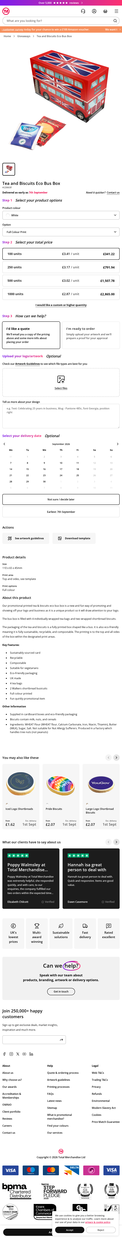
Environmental (101, 1101)
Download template (77, 538)
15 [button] (27, 469)
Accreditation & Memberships (11, 1095)
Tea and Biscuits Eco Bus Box (54, 36)
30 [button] (44, 481)
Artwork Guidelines (27, 364)
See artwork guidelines (29, 538)
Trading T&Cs (100, 1080)
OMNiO (7, 1104)
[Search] (115, 21)
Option (6, 224)
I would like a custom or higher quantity (61, 305)
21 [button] (11, 475)
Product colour (11, 208)
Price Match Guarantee (106, 1122)
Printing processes (58, 1087)
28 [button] (11, 481)
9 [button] (44, 462)
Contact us (113, 192)
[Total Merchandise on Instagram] (11, 1054)
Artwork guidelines (58, 1080)
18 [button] (77, 469)
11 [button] (77, 462)
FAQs (50, 1094)
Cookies (96, 1115)
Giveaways (23, 36)
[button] (61, 21)
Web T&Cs (98, 1073)
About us (7, 1073)
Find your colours (57, 1125)
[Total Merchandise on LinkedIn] (31, 1054)
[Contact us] (83, 11)
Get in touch (61, 991)
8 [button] (27, 462)
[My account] (94, 11)
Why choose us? (12, 1080)
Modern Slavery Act (104, 1108)
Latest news (54, 1101)
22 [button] (27, 475)
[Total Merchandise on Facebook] (4, 1054)
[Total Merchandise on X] (17, 1054)
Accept (69, 1230)
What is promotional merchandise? (59, 1116)
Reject (101, 1230)
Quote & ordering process (63, 1073)
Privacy (96, 1087)
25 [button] (77, 475)
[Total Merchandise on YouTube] (24, 1054)
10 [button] (61, 462)
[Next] (116, 757)
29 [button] (27, 481)
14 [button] (11, 469)
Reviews (7, 1118)
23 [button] (44, 475)
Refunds (97, 1094)
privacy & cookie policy (97, 1222)
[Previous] (108, 757)
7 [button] (10, 462)
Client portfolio (11, 1111)
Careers (7, 1125)
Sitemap (52, 1108)
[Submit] (61, 1039)
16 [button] (44, 469)
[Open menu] (116, 11)
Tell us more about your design (21, 402)
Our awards (9, 1087)
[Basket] (105, 11)
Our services (54, 1132)
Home (7, 36)
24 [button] (61, 475)
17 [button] (61, 469)
